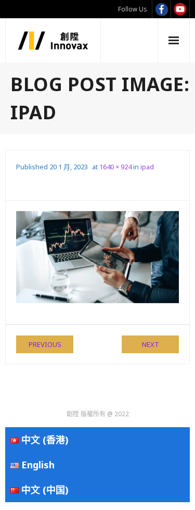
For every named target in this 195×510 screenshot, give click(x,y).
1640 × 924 (115, 166)
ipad (147, 166)
